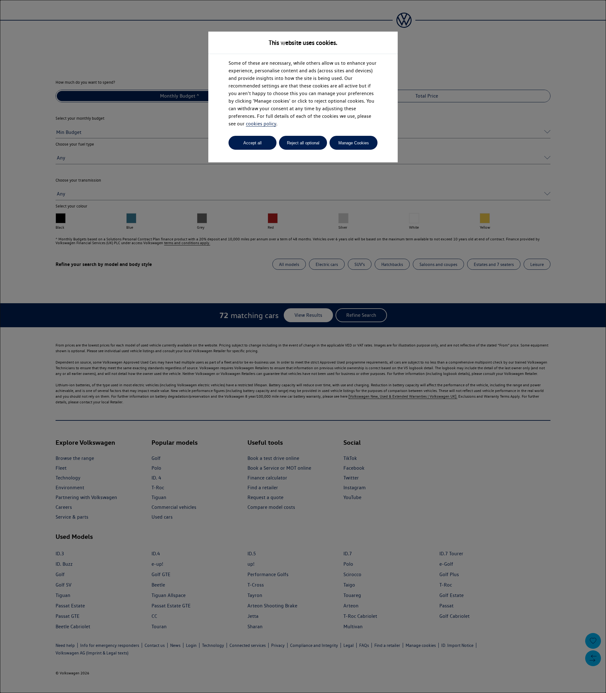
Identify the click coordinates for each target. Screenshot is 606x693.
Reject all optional (303, 143)
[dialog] (303, 346)
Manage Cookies (353, 143)
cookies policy (261, 124)
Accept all (252, 143)
